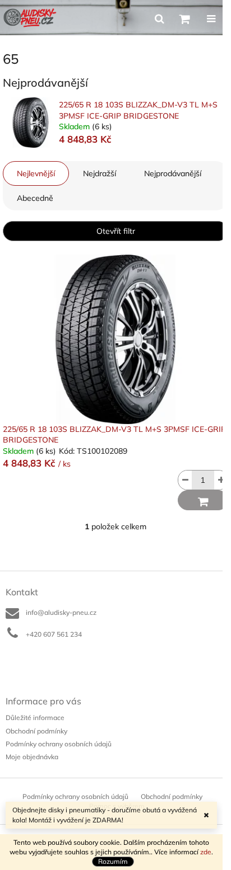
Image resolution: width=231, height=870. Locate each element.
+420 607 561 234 (54, 634)
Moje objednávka (32, 757)
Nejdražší (99, 173)
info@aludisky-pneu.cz (61, 612)
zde (205, 852)
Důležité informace (35, 717)
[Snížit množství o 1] (185, 480)
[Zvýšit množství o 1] (221, 480)
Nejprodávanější (172, 173)
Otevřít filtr (115, 231)
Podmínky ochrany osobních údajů (59, 744)
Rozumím (113, 861)
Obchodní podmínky (36, 731)
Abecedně (35, 198)
